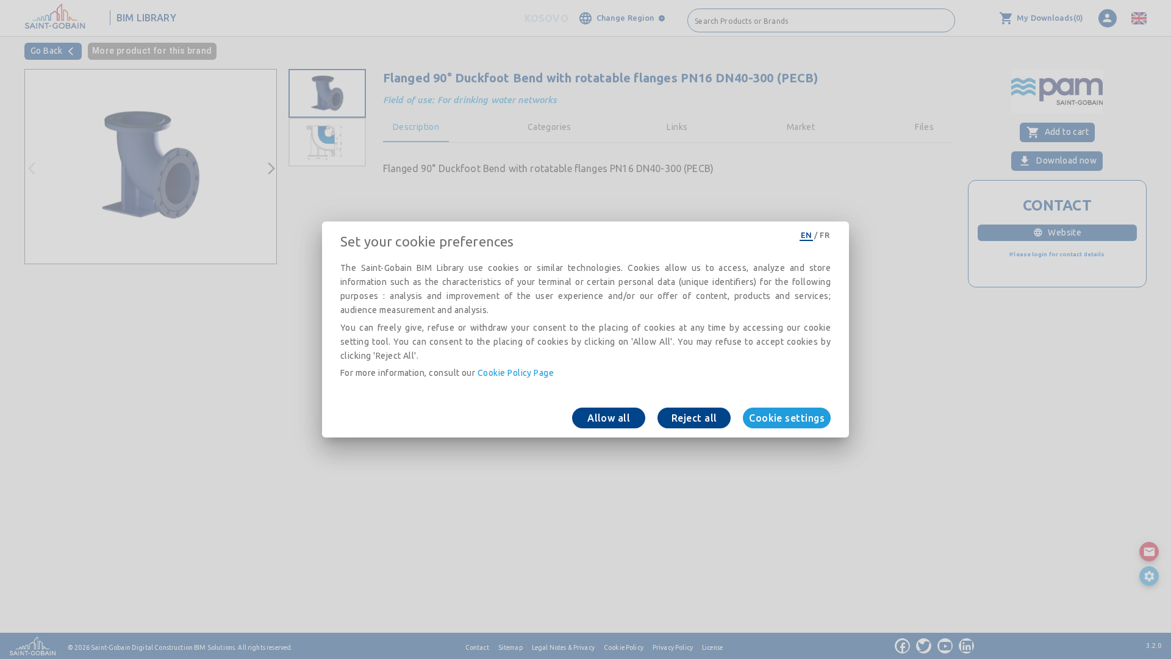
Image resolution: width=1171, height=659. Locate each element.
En (806, 235)
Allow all (608, 417)
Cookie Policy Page (516, 373)
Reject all (694, 417)
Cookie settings (787, 417)
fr (824, 235)
